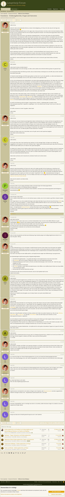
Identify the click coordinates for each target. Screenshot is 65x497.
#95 (63, 354)
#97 (63, 377)
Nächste (18, 20)
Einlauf (15, 266)
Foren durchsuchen (10, 11)
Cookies (3, 481)
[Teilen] (61, 23)
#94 (63, 341)
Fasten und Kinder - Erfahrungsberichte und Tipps (16, 447)
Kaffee (60, 201)
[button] (18, 9)
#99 (63, 401)
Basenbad (16, 260)
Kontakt (35, 481)
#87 (63, 194)
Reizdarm (39, 86)
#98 (63, 388)
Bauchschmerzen (47, 391)
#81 (63, 22)
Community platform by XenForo (32, 484)
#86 (63, 183)
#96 (63, 365)
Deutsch (8, 481)
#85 (63, 163)
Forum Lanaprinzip (6, 9)
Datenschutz (54, 481)
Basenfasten (13, 314)
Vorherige (4, 20)
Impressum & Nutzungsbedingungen (44, 481)
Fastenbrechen (22, 96)
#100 (63, 412)
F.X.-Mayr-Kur (21, 314)
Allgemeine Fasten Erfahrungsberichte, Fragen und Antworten (19, 439)
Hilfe (59, 481)
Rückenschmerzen (26, 207)
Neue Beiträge (3, 11)
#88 (63, 217)
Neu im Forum (14, 9)
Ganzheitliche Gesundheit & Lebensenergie (24, 432)
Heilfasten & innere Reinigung (21, 445)
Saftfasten (60, 313)
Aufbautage (12, 307)
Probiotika (29, 96)
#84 (63, 137)
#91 (63, 276)
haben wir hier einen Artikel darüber (18, 176)
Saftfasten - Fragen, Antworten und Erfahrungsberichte (18, 435)
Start (61, 481)
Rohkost (12, 99)
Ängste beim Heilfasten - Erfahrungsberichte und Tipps (18, 443)
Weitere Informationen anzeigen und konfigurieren (11, 494)
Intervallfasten (33, 314)
